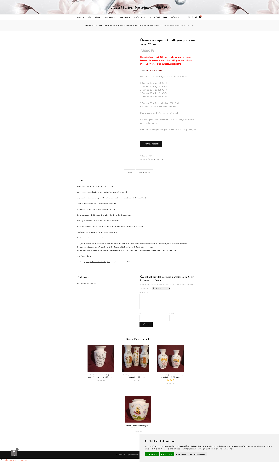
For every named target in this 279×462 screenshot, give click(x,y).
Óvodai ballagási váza (155, 159)
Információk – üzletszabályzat (164, 17)
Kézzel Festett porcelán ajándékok (139, 7)
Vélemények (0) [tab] (144, 172)
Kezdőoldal (124, 17)
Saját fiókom (140, 17)
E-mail (172, 313)
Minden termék (84, 17)
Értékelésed (144, 292)
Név (141, 313)
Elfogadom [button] (151, 454)
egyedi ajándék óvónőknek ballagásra (97, 262)
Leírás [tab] (130, 172)
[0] (14, 453)
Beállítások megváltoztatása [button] (191, 454)
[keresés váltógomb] (196, 17)
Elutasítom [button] (166, 454)
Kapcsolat (110, 17)
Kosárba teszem (151, 144)
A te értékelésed (146, 289)
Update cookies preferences (15, 460)
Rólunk (98, 17)
